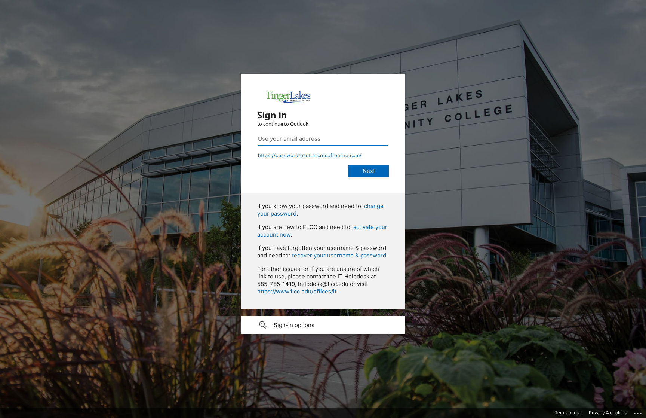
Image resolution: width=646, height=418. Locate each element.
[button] (323, 325)
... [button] (638, 411)
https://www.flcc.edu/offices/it (296, 291)
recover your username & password (339, 255)
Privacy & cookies (608, 412)
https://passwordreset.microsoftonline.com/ (310, 155)
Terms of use (568, 412)
